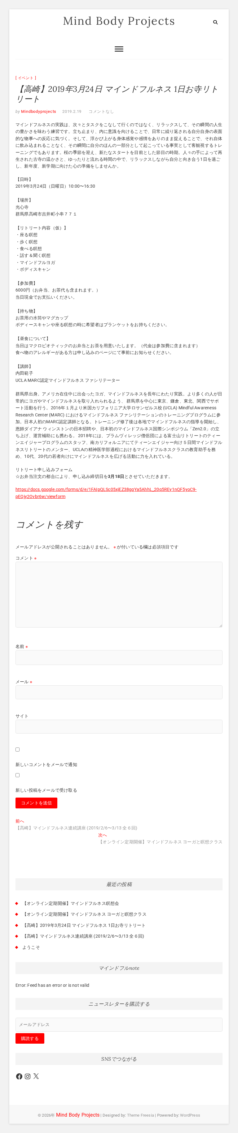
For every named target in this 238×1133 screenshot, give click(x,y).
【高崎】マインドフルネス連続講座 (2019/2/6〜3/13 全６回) (83, 936)
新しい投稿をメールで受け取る (46, 790)
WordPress (190, 1115)
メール (23, 681)
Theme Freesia (140, 1115)
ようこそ (31, 947)
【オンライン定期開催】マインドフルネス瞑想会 (70, 903)
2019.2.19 (72, 111)
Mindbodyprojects (38, 111)
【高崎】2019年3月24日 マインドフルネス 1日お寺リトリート (84, 925)
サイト (22, 715)
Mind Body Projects (119, 21)
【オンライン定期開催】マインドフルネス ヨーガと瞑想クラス (84, 914)
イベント (26, 78)
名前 (21, 646)
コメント (26, 558)
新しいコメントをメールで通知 (46, 764)
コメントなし (101, 111)
